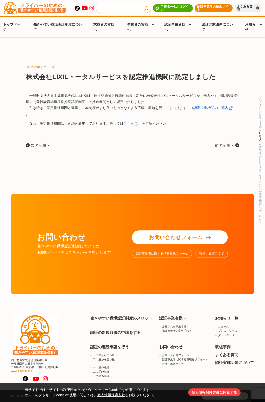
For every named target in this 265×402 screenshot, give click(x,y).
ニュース (48, 67)
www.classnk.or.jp (22, 370)
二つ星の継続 (101, 371)
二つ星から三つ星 (104, 359)
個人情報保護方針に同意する (214, 392)
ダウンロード (226, 335)
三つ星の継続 (101, 376)
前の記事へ (225, 145)
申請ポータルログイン (175, 8)
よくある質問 (244, 8)
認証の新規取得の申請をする (115, 332)
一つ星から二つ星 (104, 355)
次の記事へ (40, 145)
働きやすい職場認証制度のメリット (121, 318)
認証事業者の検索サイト (212, 8)
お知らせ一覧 (226, 318)
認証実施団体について (217, 27)
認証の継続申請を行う (109, 347)
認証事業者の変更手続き (177, 330)
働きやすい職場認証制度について (57, 27)
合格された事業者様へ (175, 326)
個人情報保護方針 (111, 395)
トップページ (12, 27)
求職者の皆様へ (103, 27)
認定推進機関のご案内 (210, 108)
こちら (129, 123)
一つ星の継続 (101, 367)
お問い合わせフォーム (176, 237)
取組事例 (223, 347)
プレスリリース (227, 330)
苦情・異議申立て (211, 253)
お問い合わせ (171, 347)
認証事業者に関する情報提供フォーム (162, 253)
